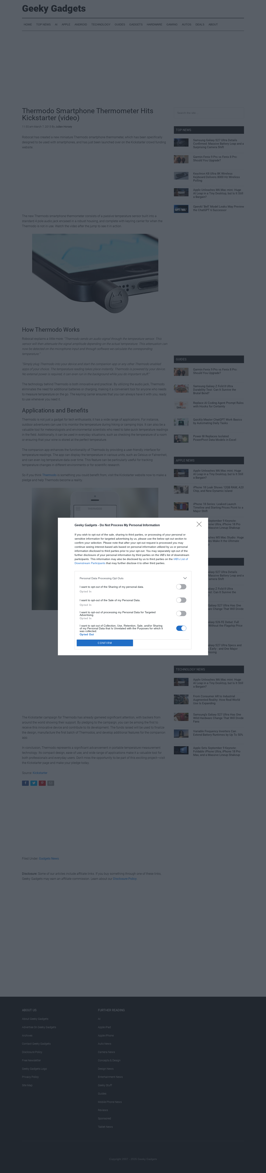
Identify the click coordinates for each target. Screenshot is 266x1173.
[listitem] (133, 578)
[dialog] (133, 586)
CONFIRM (105, 643)
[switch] (181, 586)
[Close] (200, 525)
